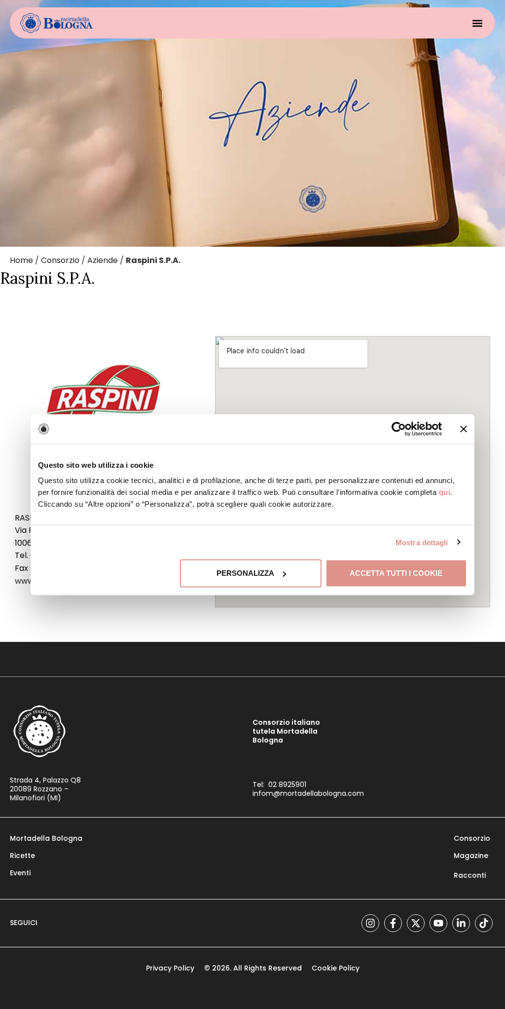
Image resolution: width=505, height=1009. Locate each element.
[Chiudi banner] (463, 428)
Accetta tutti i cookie (396, 573)
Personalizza (245, 573)
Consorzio (60, 260)
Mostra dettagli (422, 542)
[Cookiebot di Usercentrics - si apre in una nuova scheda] (399, 428)
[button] (477, 23)
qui (445, 492)
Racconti (470, 875)
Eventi (20, 873)
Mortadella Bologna (46, 838)
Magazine (471, 855)
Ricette (22, 855)
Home (21, 260)
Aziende (102, 260)
